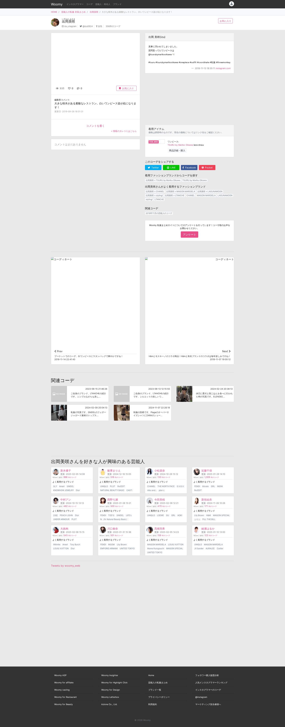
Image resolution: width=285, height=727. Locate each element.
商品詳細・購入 (177, 150)
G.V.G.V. (180, 486)
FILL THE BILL (208, 519)
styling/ (149, 199)
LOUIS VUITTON (61, 548)
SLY (55, 486)
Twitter (155, 167)
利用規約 (152, 704)
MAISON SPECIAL (221, 515)
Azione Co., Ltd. (109, 704)
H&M (208, 515)
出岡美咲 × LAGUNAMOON (209, 191)
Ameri (61, 486)
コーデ (89, 4)
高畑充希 (159, 528)
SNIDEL (70, 486)
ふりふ (197, 519)
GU (167, 515)
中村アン (65, 499)
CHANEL (191, 195)
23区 (55, 515)
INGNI (220, 486)
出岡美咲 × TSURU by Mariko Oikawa (163, 180)
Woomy (57, 4)
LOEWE (160, 515)
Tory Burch (75, 544)
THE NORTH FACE (166, 486)
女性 (100, 26)
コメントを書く (95, 125)
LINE (172, 167)
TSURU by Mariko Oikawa (180, 145)
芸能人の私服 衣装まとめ (73, 12)
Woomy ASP (60, 675)
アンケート (189, 234)
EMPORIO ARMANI (109, 548)
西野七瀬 (112, 499)
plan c (161, 490)
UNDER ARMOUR (61, 519)
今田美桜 (159, 499)
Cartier (220, 548)
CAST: (129, 490)
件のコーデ (69, 477)
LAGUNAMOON (225, 195)
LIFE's (128, 515)
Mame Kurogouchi (155, 548)
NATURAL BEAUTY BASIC (112, 490)
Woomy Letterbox (110, 697)
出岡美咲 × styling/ (154, 195)
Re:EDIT (121, 486)
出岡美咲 (94, 12)
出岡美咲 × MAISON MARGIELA (180, 191)
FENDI (197, 486)
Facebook (190, 167)
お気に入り (225, 20)
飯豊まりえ (114, 470)
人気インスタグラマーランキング (211, 682)
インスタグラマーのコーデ (208, 690)
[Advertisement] (189, 99)
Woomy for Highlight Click (114, 682)
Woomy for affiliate (63, 682)
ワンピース (173, 141)
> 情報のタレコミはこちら (124, 131)
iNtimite (56, 544)
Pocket (208, 167)
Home (151, 675)
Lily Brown (199, 515)
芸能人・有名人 (102, 4)
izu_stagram (70, 26)
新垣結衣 (206, 499)
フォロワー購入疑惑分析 (207, 675)
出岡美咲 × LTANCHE (174, 195)
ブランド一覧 (154, 690)
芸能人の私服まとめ (158, 682)
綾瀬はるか (208, 528)
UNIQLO (104, 486)
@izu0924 (88, 26)
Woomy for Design (110, 690)
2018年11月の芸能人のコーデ (159, 213)
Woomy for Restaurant (65, 697)
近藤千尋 (206, 470)
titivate (205, 486)
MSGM (111, 544)
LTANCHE (159, 199)
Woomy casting (62, 690)
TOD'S (111, 515)
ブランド (117, 4)
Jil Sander (199, 548)
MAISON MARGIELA (206, 195)
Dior (78, 490)
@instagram (201, 697)
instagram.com (223, 68)
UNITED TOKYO (127, 548)
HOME (54, 12)
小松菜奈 (159, 470)
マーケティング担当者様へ (208, 704)
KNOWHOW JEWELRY (63, 490)
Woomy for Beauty (63, 704)
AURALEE (210, 548)
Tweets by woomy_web (65, 565)
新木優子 (65, 470)
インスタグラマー (75, 4)
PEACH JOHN (66, 515)
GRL (213, 486)
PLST (112, 486)
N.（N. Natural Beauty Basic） (114, 519)
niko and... (152, 490)
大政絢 (64, 528)
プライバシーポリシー (159, 697)
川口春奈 (112, 528)
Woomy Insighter (109, 675)
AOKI (179, 515)
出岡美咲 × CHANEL (155, 191)
